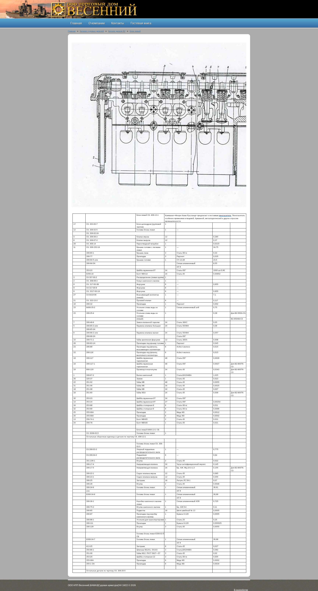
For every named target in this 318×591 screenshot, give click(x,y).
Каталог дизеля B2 (116, 31)
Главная (71, 31)
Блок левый (135, 31)
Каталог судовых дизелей (92, 31)
